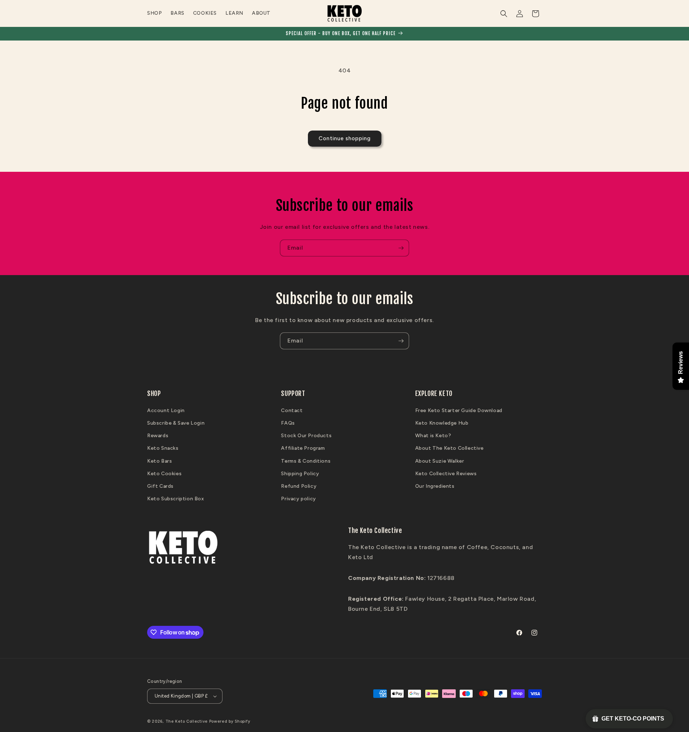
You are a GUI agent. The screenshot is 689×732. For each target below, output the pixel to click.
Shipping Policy (300, 474)
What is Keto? (433, 436)
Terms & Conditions (306, 461)
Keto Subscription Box (175, 499)
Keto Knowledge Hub (442, 423)
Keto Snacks (163, 448)
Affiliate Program (303, 448)
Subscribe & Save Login (176, 423)
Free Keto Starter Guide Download (458, 410)
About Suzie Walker (439, 461)
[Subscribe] (401, 248)
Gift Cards (160, 486)
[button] (504, 14)
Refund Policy (299, 486)
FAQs (288, 423)
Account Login (166, 410)
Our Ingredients (435, 486)
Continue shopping (345, 138)
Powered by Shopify (229, 721)
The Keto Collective (186, 721)
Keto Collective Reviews (446, 474)
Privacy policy (298, 499)
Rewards (157, 436)
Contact (292, 410)
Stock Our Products (306, 436)
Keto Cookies (164, 474)
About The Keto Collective (449, 448)
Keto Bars (159, 461)
